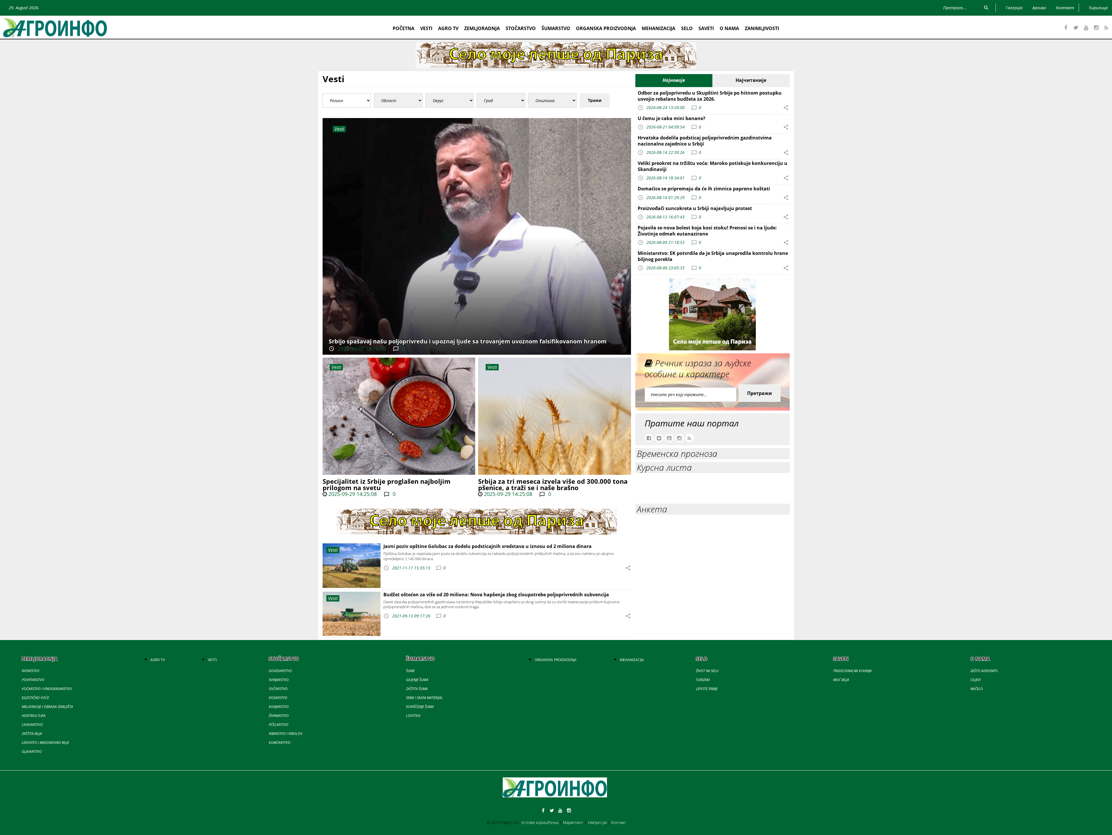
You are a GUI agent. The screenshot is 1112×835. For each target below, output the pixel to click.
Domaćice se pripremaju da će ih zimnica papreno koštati (704, 188)
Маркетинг (573, 822)
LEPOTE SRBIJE (707, 688)
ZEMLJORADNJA (482, 28)
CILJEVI (975, 679)
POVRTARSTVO (33, 679)
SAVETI (706, 28)
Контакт (618, 822)
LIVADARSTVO (32, 724)
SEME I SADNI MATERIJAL (424, 697)
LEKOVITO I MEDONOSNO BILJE (45, 742)
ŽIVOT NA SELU (707, 670)
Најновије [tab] (674, 80)
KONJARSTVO (279, 706)
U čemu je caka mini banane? (671, 118)
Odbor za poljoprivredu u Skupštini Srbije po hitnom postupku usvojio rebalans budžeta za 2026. (710, 96)
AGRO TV (448, 28)
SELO (687, 28)
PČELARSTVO (278, 724)
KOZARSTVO (278, 697)
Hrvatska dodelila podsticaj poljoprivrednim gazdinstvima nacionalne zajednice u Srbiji (705, 141)
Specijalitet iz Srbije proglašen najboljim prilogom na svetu (387, 484)
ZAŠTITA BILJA (32, 733)
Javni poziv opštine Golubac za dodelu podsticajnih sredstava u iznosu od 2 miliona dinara (487, 546)
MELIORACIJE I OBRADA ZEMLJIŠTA (47, 706)
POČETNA (403, 28)
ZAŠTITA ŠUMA (417, 688)
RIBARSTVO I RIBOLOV (285, 733)
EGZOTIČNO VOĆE (35, 697)
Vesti (336, 367)
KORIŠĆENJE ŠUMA (420, 706)
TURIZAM (702, 679)
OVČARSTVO (278, 688)
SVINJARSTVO (279, 679)
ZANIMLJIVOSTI (762, 28)
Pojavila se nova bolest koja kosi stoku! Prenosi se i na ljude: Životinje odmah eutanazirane (707, 231)
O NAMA (729, 28)
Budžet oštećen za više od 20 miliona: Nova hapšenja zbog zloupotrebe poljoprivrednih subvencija (496, 594)
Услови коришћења (539, 822)
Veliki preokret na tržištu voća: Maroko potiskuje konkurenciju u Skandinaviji (712, 166)
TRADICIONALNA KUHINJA (852, 670)
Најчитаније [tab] (751, 80)
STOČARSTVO (521, 28)
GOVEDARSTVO (280, 670)
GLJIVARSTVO (32, 751)
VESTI (426, 28)
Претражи (759, 393)
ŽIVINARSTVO (279, 715)
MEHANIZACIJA (658, 28)
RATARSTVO (30, 670)
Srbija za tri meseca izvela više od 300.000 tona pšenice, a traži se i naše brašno (553, 484)
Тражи (594, 100)
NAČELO (976, 688)
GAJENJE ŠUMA (417, 679)
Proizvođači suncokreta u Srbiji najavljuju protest (695, 208)
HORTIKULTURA (33, 715)
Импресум (597, 822)
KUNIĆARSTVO (279, 742)
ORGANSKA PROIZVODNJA (606, 28)
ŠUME (410, 670)
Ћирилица (1098, 7)
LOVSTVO (413, 715)
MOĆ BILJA (841, 679)
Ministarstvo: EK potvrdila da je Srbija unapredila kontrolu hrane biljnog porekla (713, 256)
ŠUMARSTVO (556, 28)
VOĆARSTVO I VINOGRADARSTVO (47, 688)
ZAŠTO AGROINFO (984, 670)
